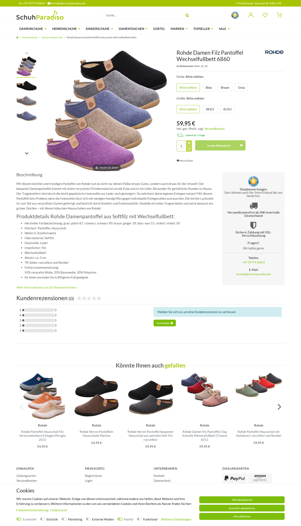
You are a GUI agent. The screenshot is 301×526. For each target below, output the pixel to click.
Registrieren (93, 475)
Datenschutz (162, 480)
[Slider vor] (26, 153)
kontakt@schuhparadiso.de (67, 3)
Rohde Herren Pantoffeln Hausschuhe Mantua (96, 434)
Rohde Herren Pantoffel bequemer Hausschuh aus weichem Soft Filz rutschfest (151, 435)
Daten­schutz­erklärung (33, 510)
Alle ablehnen (242, 516)
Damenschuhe (31, 29)
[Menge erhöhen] (189, 143)
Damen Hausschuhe (52, 37)
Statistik (52, 519)
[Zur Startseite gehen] (17, 37)
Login (88, 480)
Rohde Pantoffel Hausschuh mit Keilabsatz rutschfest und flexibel (258, 434)
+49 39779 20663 (33, 3)
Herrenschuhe (64, 29)
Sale (222, 29)
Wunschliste (186, 160)
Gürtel (159, 29)
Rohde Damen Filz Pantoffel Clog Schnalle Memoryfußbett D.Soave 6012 (204, 435)
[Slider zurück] (26, 52)
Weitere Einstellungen (176, 519)
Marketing (75, 519)
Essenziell (29, 519)
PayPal (128, 519)
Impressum (59, 510)
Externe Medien (103, 519)
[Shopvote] (235, 15)
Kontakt (159, 475)
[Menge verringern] (189, 149)
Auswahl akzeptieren (242, 508)
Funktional (150, 519)
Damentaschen (131, 29)
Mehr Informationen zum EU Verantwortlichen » (47, 287)
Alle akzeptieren (242, 499)
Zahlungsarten (26, 475)
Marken (177, 29)
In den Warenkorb (219, 145)
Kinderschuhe (98, 29)
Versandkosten (214, 128)
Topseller (201, 29)
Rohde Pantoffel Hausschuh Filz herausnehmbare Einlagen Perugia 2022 (42, 435)
